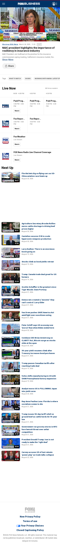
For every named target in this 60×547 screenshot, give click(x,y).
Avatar (54, 3)
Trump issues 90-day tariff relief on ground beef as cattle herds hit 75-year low (39, 416)
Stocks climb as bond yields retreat (38, 262)
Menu (3, 4)
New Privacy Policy (30, 516)
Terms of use (30, 521)
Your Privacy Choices (32, 525)
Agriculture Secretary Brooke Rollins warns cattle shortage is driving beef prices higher (38, 226)
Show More (7, 60)
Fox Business (29, 4)
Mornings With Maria (10, 44)
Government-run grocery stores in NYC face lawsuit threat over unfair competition (39, 429)
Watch (17, 111)
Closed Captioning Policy (30, 530)
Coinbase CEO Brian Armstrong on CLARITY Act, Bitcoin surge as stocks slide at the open (39, 340)
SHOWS (28, 78)
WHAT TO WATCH (15, 78)
